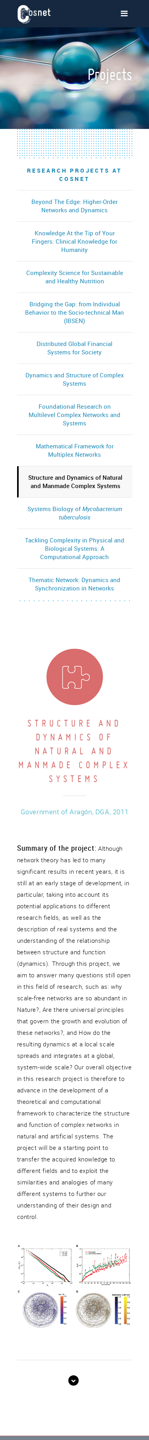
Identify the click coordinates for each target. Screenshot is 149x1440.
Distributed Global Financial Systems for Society (74, 348)
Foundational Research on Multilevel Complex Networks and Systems (74, 414)
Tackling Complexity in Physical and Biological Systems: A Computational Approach (74, 548)
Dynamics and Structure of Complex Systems (74, 379)
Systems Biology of (74, 513)
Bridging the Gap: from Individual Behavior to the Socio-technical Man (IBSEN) (74, 312)
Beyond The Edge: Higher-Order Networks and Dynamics (74, 206)
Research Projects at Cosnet (74, 175)
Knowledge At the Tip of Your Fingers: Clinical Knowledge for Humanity (74, 241)
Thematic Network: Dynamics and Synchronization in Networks (74, 584)
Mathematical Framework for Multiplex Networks (75, 450)
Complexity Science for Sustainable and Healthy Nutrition (74, 277)
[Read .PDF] (74, 1381)
